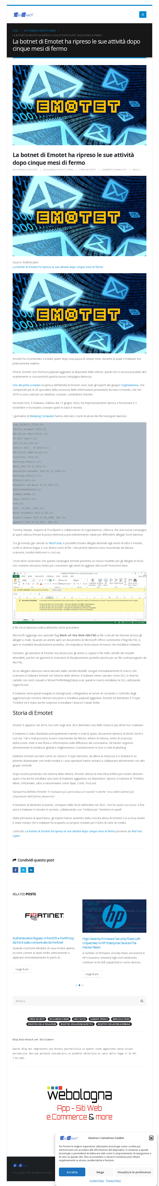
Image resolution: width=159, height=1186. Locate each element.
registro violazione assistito (76, 1024)
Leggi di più (22, 974)
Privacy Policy (113, 1180)
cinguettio (23, 870)
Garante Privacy (99, 1019)
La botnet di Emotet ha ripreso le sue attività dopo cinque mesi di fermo (58, 267)
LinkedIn (31, 870)
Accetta (72, 1172)
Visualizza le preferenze (134, 1172)
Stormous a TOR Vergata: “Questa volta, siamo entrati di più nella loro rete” (113, 940)
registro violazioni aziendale (114, 1024)
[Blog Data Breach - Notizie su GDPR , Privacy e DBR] (23, 14)
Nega (100, 1172)
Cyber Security (87, 169)
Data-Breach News (59, 1019)
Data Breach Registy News (58, 169)
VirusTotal (55, 543)
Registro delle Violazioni (42, 1024)
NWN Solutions (121, 1019)
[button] (151, 1138)
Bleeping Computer (42, 416)
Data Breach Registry (25, 169)
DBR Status (79, 1019)
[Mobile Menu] (142, 14)
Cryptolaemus (129, 385)
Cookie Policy (96, 1180)
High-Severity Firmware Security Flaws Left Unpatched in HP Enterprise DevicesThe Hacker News (41, 942)
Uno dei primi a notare (27, 385)
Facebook (15, 870)
